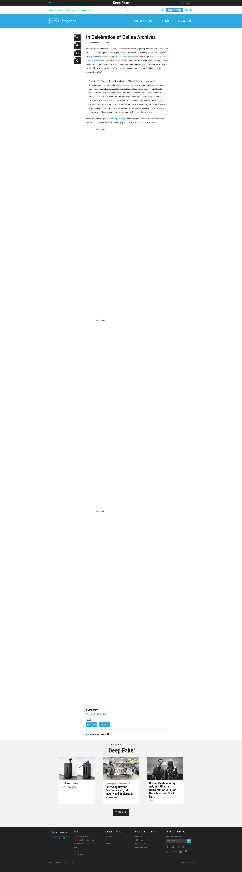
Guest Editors (78, 844)
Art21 (51, 10)
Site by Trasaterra (68, 862)
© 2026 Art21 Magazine (55, 862)
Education (183, 21)
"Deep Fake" (121, 3)
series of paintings (116, 119)
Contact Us (77, 851)
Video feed (139, 840)
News (165, 21)
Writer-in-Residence (96, 714)
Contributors (72, 10)
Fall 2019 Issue (117, 744)
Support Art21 (174, 10)
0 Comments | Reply (96, 734)
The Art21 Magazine (81, 837)
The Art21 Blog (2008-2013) (84, 840)
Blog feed (138, 837)
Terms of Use (193, 862)
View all (121, 812)
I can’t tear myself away (127, 56)
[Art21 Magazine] (62, 18)
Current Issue (144, 21)
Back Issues (87, 10)
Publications (104, 725)
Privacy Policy (184, 862)
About (60, 10)
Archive (76, 847)
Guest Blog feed (141, 847)
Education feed (140, 844)
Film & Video (91, 725)
